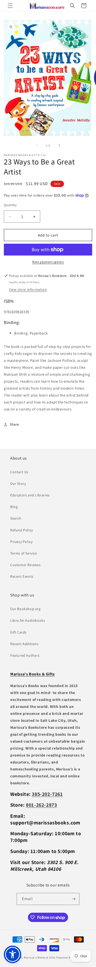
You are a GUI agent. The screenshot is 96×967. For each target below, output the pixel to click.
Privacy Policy (21, 541)
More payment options (48, 262)
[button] (10, 5)
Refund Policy (21, 530)
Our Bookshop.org (25, 608)
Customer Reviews (25, 564)
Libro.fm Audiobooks (27, 620)
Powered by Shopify (69, 957)
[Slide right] (59, 145)
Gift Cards (18, 632)
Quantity (10, 205)
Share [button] (14, 424)
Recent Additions (24, 643)
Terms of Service (23, 553)
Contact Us (19, 472)
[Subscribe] (73, 899)
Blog (14, 506)
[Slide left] (36, 145)
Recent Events (22, 576)
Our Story (18, 483)
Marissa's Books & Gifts (40, 957)
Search (16, 518)
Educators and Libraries (30, 495)
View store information (28, 289)
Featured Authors (25, 655)
